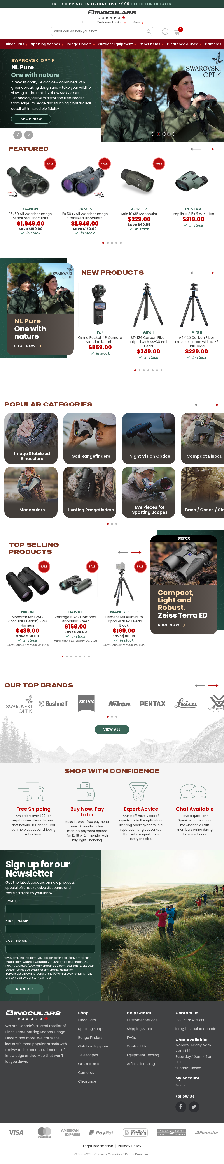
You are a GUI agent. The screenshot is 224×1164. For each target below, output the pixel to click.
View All (112, 729)
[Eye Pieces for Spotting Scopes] (148, 492)
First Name (16, 920)
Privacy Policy (129, 1145)
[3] (164, 134)
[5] (174, 134)
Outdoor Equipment (115, 44)
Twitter (194, 1106)
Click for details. (151, 4)
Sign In (180, 1085)
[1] (153, 134)
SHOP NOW (168, 624)
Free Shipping (33, 809)
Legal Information (98, 1145)
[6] (157, 370)
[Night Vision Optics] (148, 438)
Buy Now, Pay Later (87, 811)
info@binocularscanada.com (197, 1028)
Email (11, 900)
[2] (158, 134)
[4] (169, 134)
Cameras (213, 44)
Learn (86, 22)
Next (28, 135)
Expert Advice (141, 809)
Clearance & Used (182, 44)
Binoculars (15, 44)
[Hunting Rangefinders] (89, 492)
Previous (17, 135)
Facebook (180, 1106)
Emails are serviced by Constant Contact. (48, 975)
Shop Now (31, 118)
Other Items (149, 44)
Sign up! (24, 988)
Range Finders (79, 44)
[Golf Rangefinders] (89, 438)
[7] (161, 370)
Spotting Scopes (45, 44)
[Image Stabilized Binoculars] (31, 438)
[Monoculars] (31, 492)
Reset (140, 31)
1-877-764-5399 (189, 1020)
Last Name (16, 940)
